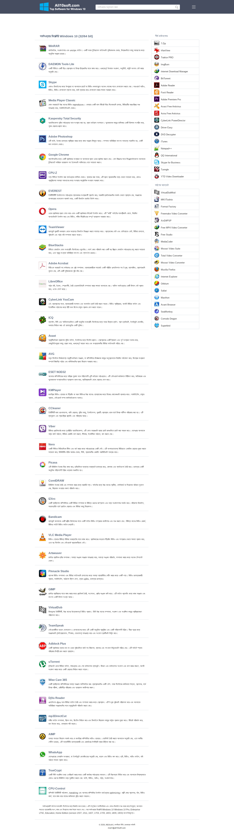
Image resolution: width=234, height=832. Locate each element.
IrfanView (165, 50)
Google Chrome (58, 154)
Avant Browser (168, 304)
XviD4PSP (166, 220)
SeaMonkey (167, 311)
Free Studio (166, 234)
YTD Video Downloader (172, 176)
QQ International (169, 155)
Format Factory (168, 206)
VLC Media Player (59, 535)
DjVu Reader (56, 698)
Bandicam (55, 516)
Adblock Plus (57, 643)
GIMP (51, 589)
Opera (52, 209)
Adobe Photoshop (60, 136)
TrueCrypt (54, 770)
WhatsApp (55, 752)
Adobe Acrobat (58, 263)
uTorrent (54, 661)
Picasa (52, 462)
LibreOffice (55, 281)
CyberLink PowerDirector (173, 120)
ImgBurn (165, 64)
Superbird (165, 325)
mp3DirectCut (57, 716)
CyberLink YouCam (61, 299)
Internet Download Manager (174, 71)
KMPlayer (54, 390)
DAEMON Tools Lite (61, 64)
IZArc (52, 498)
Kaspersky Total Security (64, 118)
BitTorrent (165, 78)
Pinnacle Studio (58, 571)
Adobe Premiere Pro (171, 99)
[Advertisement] (117, 23)
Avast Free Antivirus (171, 106)
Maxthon (165, 297)
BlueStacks (55, 245)
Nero (51, 444)
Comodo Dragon (169, 318)
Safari (164, 290)
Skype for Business (170, 162)
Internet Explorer (169, 276)
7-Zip (163, 43)
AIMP (51, 734)
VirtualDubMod (168, 192)
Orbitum (165, 283)
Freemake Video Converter (174, 213)
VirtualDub (55, 607)
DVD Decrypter (168, 134)
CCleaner (54, 408)
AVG (51, 353)
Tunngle (165, 169)
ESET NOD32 (57, 372)
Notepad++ (166, 148)
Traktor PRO (167, 57)
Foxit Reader (167, 92)
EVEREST (55, 190)
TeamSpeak (56, 625)
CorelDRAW (56, 480)
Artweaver (55, 553)
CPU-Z (52, 172)
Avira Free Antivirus (170, 113)
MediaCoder (167, 241)
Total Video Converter (171, 255)
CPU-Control (56, 788)
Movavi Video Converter (173, 262)
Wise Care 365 (57, 679)
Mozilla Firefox (168, 269)
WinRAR (54, 46)
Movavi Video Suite (170, 248)
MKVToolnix (167, 199)
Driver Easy (167, 127)
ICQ (50, 317)
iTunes (164, 141)
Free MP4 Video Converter (174, 227)
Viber (51, 426)
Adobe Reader (168, 85)
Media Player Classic (61, 100)
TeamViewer (56, 227)
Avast (52, 335)
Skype (52, 82)
